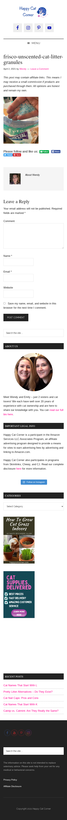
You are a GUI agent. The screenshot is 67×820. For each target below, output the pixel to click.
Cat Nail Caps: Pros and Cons (20, 698)
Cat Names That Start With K (20, 704)
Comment (9, 221)
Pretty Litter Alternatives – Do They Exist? (28, 691)
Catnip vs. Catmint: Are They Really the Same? (30, 710)
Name (7, 255)
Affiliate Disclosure (12, 786)
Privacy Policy (10, 779)
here (18, 468)
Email (7, 271)
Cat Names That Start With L (20, 685)
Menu (36, 43)
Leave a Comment (39, 69)
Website (8, 287)
